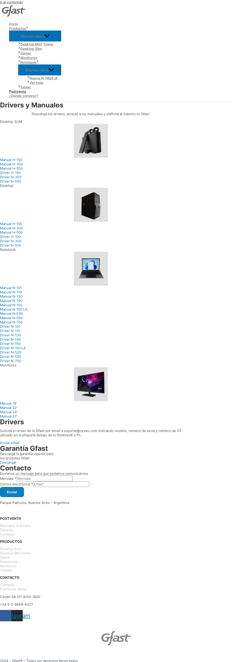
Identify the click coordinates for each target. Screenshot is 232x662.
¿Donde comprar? (23, 96)
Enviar (12, 492)
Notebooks (8, 562)
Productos (17, 28)
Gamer (25, 53)
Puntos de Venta (13, 589)
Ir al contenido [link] (11, 2)
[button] (11, 160)
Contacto (7, 534)
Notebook (28, 62)
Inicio (13, 24)
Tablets (6, 570)
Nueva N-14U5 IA (43, 78)
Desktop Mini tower (15, 553)
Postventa (17, 91)
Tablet (25, 87)
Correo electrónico (16, 484)
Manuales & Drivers (15, 526)
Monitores (28, 58)
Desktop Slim (31, 49)
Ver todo (36, 83)
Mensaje (8, 478)
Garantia (6, 530)
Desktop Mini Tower (36, 44)
